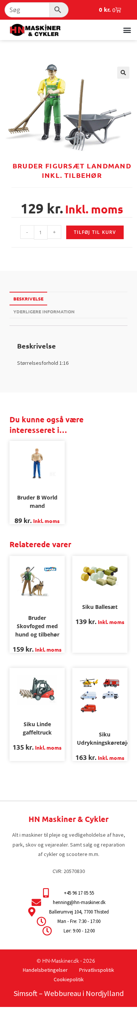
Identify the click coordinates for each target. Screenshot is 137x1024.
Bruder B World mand (37, 501)
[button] (127, 29)
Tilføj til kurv (95, 232)
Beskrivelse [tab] (28, 299)
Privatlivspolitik (96, 969)
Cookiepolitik (69, 979)
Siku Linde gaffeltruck (37, 728)
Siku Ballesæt (100, 606)
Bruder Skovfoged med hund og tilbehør (37, 626)
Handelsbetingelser (45, 969)
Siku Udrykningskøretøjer (104, 738)
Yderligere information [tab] (44, 311)
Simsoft (25, 993)
